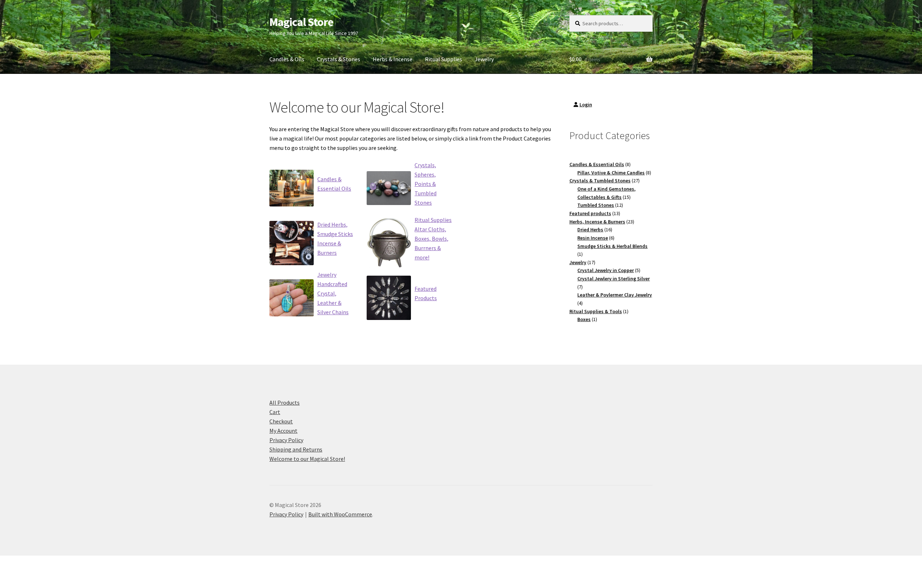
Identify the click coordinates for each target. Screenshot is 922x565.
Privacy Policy (286, 440)
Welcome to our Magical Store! (307, 458)
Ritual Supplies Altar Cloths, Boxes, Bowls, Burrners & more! (433, 238)
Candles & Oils (286, 59)
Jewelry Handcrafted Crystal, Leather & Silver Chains (333, 293)
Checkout (281, 421)
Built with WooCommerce (340, 514)
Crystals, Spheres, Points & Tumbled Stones (426, 183)
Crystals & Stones (338, 59)
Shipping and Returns (295, 449)
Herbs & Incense (392, 59)
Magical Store (301, 22)
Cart (274, 411)
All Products (284, 402)
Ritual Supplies (443, 59)
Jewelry (484, 59)
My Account (283, 430)
